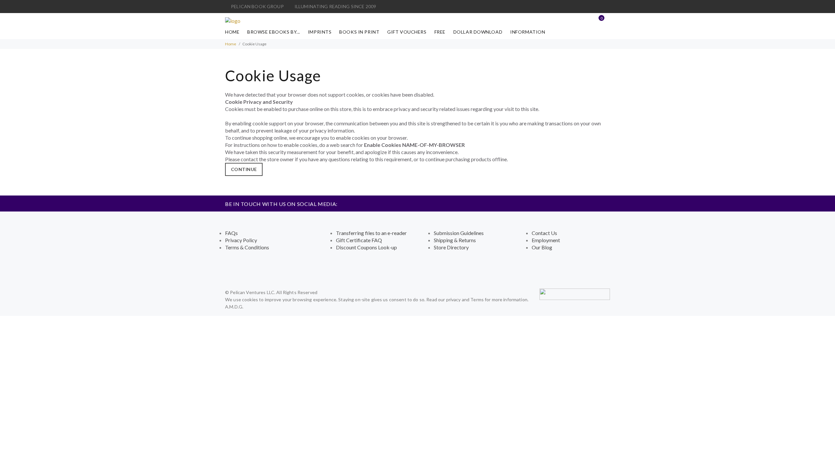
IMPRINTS (319, 32)
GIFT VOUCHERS (406, 32)
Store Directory (451, 247)
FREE (440, 32)
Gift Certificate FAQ (359, 240)
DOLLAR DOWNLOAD (477, 32)
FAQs (231, 233)
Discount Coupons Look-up (366, 247)
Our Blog (542, 247)
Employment (546, 240)
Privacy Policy (241, 240)
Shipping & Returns (455, 240)
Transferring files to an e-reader (371, 233)
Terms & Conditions (247, 247)
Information (527, 32)
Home (232, 32)
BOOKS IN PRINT (359, 32)
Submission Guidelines (459, 233)
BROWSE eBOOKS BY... (273, 32)
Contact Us (544, 233)
